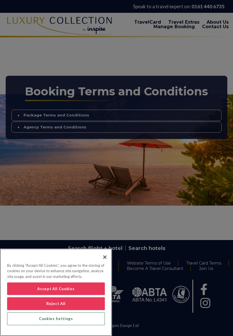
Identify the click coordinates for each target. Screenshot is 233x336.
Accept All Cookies (55, 288)
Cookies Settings (56, 318)
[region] (56, 292)
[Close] (105, 257)
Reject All (56, 303)
